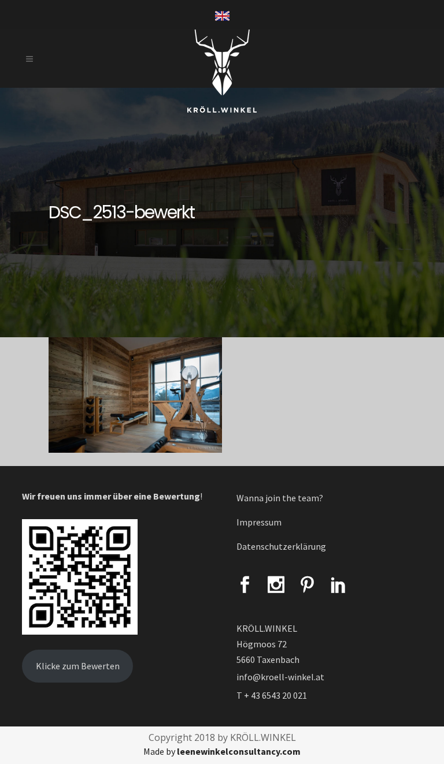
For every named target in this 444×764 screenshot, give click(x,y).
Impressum (259, 522)
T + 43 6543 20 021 (271, 695)
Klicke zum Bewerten (78, 666)
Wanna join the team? (279, 498)
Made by (222, 751)
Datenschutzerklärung (281, 546)
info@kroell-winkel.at (280, 677)
